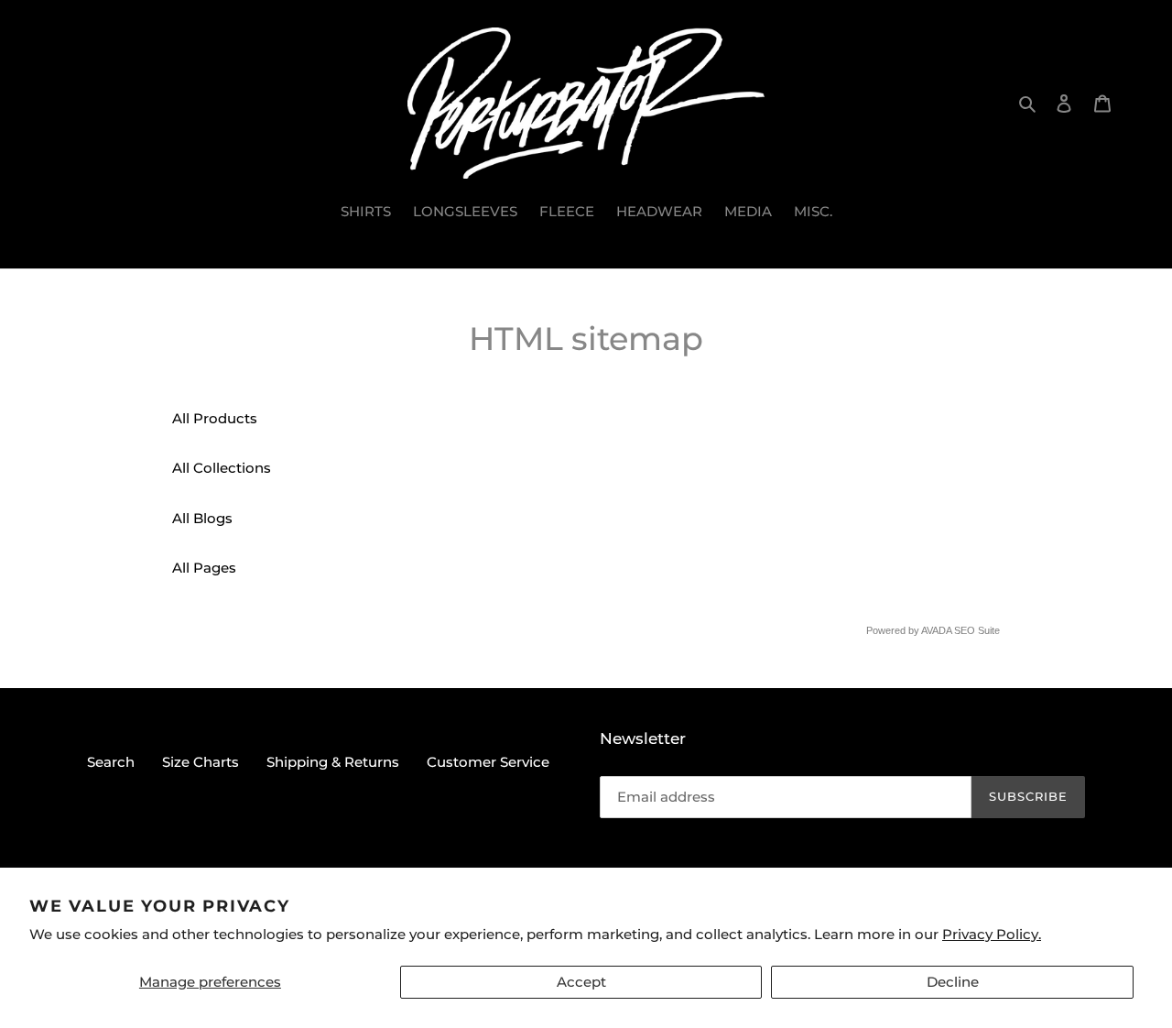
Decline (953, 981)
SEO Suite (977, 630)
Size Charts (200, 762)
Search (111, 762)
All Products (214, 418)
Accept (581, 981)
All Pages (204, 567)
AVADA (936, 630)
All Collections (221, 467)
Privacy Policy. (991, 934)
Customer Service (488, 762)
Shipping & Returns (332, 762)
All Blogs (202, 518)
